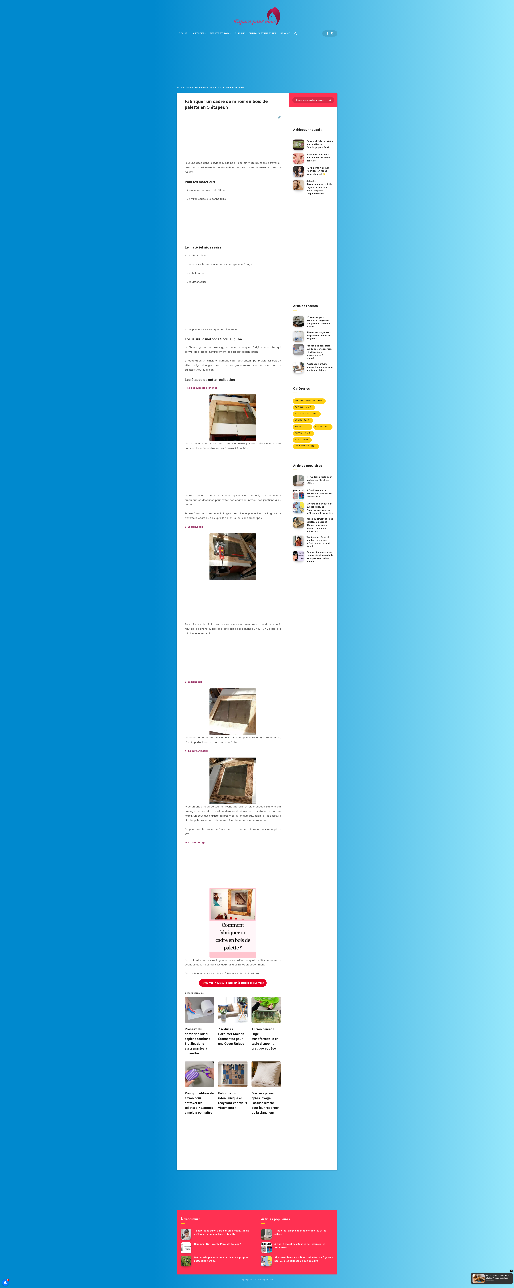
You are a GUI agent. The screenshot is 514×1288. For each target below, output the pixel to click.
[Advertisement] (257, 62)
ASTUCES (199, 33)
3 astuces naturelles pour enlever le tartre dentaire (318, 157)
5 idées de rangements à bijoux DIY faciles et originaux (319, 335)
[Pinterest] (332, 33)
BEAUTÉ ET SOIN (220, 33)
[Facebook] (327, 33)
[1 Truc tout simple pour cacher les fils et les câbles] (298, 480)
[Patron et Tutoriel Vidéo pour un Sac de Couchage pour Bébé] (298, 145)
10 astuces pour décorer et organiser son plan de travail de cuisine (318, 322)
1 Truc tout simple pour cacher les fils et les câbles (319, 480)
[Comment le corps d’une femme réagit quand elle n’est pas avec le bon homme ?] (298, 556)
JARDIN (301, 426)
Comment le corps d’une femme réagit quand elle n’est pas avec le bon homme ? (320, 557)
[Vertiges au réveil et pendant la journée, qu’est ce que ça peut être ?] (298, 541)
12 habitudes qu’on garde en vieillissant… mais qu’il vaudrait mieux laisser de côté (221, 1232)
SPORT (301, 439)
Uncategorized (305, 445)
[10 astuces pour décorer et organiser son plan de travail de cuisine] (298, 321)
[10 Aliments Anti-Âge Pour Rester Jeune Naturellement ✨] (298, 171)
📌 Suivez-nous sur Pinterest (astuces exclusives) (233, 982)
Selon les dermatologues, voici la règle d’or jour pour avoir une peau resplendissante (319, 187)
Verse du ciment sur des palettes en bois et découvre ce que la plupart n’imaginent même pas (320, 525)
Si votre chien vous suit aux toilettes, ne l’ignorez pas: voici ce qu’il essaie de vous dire (320, 508)
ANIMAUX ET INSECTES (262, 33)
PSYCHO (285, 33)
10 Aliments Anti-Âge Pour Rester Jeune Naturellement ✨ (318, 171)
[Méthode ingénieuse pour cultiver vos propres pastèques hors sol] (186, 1261)
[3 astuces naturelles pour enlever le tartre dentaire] (298, 158)
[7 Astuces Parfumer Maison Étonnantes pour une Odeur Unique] (298, 367)
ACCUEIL (184, 33)
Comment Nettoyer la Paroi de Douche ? (217, 1244)
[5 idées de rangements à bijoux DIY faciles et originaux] (298, 336)
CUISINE (240, 33)
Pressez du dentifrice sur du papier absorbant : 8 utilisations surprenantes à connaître (319, 351)
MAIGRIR (321, 426)
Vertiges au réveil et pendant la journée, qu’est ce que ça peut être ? (318, 542)
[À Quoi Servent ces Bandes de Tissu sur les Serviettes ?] (298, 494)
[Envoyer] (330, 99)
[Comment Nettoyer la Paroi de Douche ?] (186, 1247)
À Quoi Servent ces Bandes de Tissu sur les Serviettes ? (320, 493)
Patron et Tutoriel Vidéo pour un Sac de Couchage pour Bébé (320, 144)
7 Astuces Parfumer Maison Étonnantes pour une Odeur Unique (320, 367)
